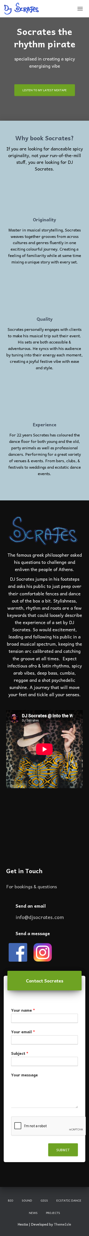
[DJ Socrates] (23, 8)
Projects (53, 1212)
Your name (23, 1010)
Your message (24, 1074)
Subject (19, 1053)
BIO (10, 1200)
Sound (27, 1200)
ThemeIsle (62, 1224)
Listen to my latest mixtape (44, 89)
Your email (23, 1031)
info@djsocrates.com (40, 917)
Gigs (44, 1200)
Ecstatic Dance (68, 1200)
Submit (63, 1149)
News (33, 1212)
